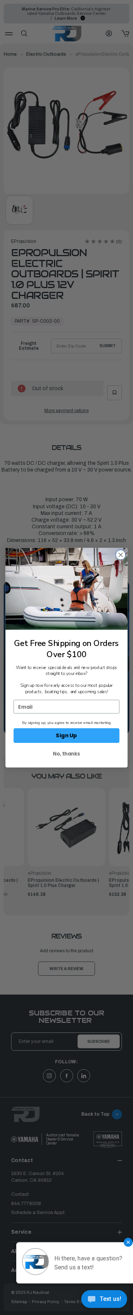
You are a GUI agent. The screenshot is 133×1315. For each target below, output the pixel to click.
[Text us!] (104, 1300)
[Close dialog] (121, 554)
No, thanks (66, 753)
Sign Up (66, 735)
